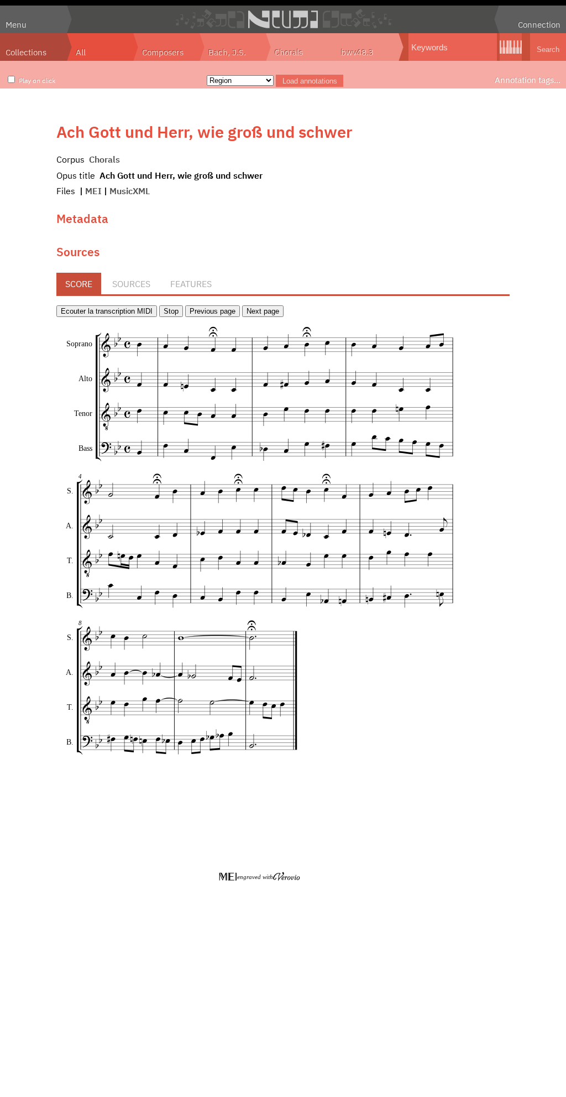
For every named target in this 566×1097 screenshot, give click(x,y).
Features (191, 283)
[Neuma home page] (283, 19)
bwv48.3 (357, 52)
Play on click (37, 80)
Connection (539, 24)
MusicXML (129, 190)
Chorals (289, 52)
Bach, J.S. (227, 52)
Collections (26, 52)
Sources (131, 283)
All (81, 52)
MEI (93, 190)
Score (78, 283)
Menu (16, 24)
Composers (163, 52)
